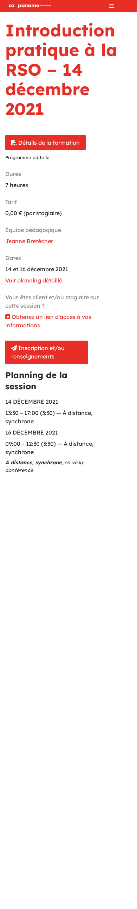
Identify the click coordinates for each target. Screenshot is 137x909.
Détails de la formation (48, 142)
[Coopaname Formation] (28, 6)
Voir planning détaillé (33, 280)
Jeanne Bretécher (29, 241)
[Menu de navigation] (111, 6)
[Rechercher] (125, 6)
